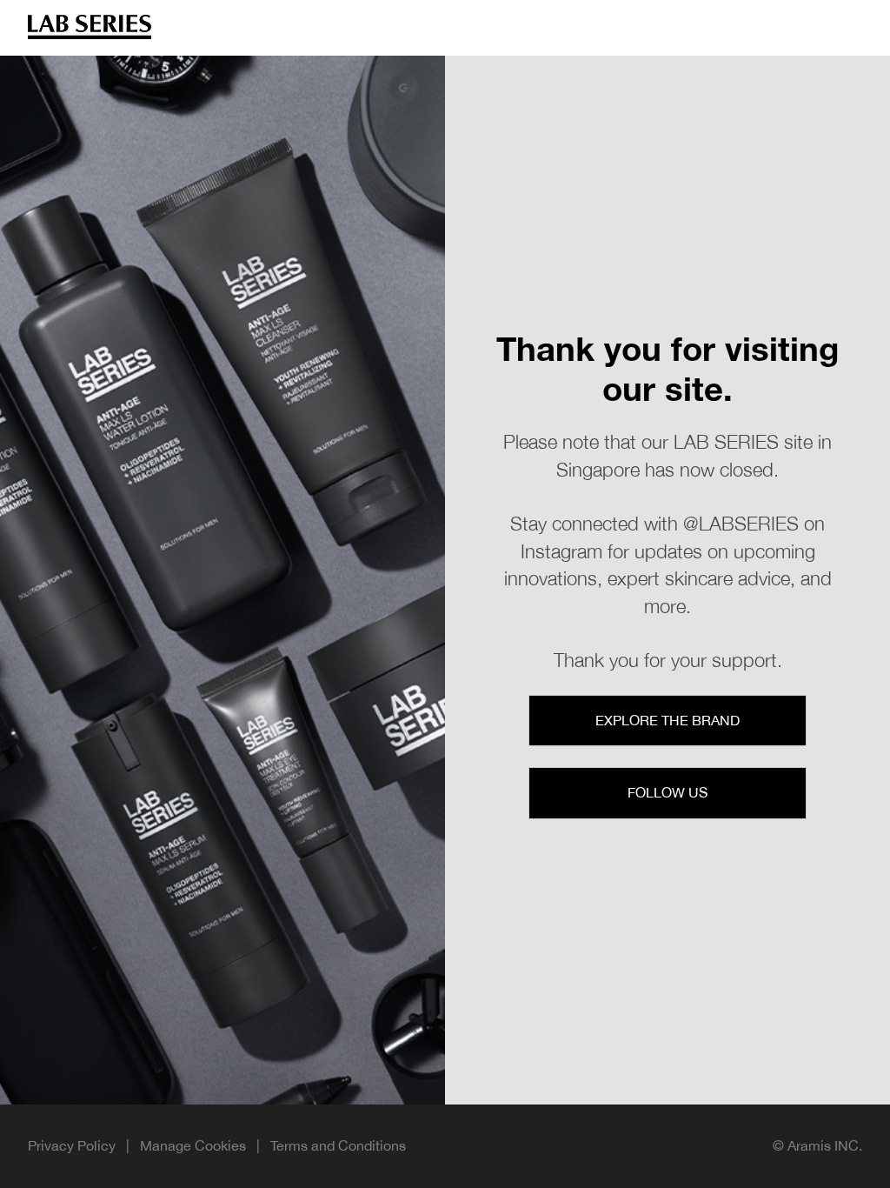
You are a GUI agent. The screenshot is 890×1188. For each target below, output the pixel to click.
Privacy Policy (72, 1145)
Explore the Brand (667, 720)
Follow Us (667, 792)
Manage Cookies (193, 1145)
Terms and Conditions (338, 1145)
